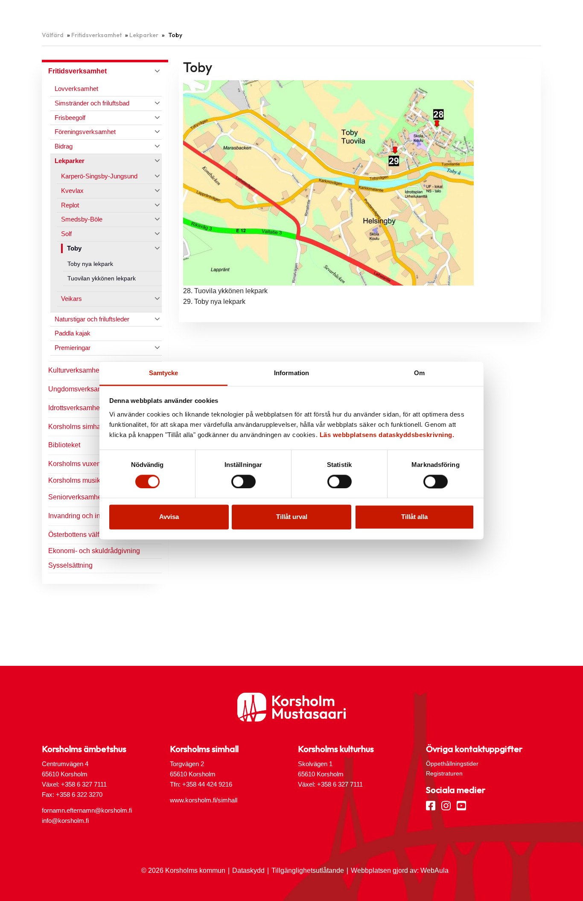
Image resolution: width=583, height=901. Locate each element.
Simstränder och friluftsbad (92, 103)
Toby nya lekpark (90, 264)
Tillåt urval (291, 517)
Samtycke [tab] (163, 372)
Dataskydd (248, 870)
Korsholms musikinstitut (84, 480)
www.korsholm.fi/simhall (203, 800)
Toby (74, 248)
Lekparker (143, 35)
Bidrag (64, 146)
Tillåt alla (414, 517)
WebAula (434, 870)
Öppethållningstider (452, 763)
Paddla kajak (72, 333)
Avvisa (169, 517)
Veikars (71, 298)
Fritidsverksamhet (96, 35)
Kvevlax (72, 190)
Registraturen (444, 773)
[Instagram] (446, 805)
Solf (66, 233)
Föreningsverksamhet (85, 131)
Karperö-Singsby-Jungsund (99, 176)
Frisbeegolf (70, 117)
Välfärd (53, 35)
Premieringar (72, 347)
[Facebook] (430, 805)
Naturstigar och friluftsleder (92, 319)
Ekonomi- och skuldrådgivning (94, 550)
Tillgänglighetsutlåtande (307, 870)
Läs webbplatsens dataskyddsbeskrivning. (387, 434)
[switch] (243, 481)
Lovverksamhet (76, 88)
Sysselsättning (70, 565)
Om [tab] (419, 372)
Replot (70, 205)
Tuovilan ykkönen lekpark (101, 278)
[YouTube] (461, 805)
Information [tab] (291, 372)
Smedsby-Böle (81, 219)
